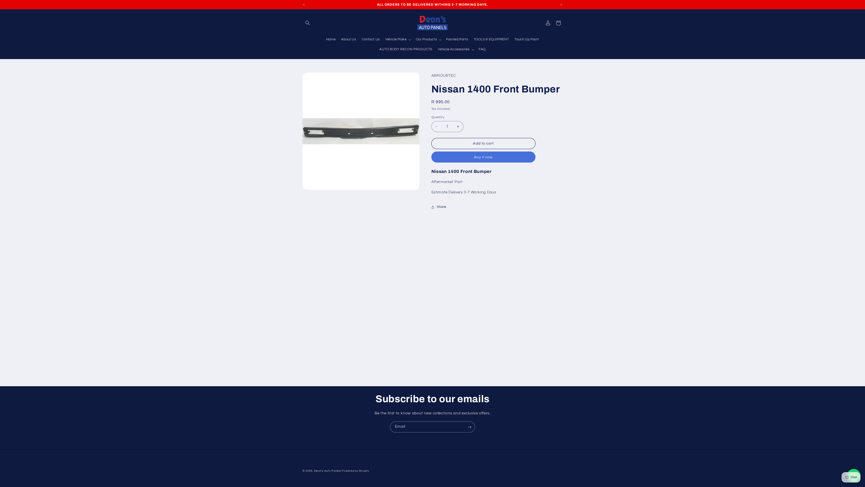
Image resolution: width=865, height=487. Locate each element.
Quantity (437, 117)
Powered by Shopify (355, 471)
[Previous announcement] (304, 4)
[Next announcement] (561, 4)
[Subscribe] (469, 426)
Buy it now (483, 157)
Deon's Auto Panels (327, 471)
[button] (308, 23)
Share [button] (441, 207)
